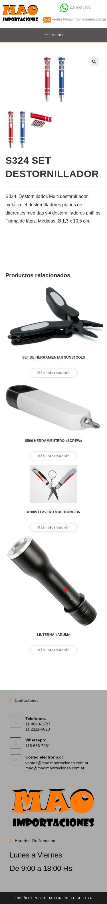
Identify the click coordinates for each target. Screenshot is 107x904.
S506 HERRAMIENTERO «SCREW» (53, 441)
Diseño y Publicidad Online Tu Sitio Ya (53, 898)
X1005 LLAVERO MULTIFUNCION (53, 512)
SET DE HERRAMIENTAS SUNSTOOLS (53, 357)
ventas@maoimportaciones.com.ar (56, 763)
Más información (53, 373)
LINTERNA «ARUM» (53, 635)
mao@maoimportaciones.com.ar (54, 768)
